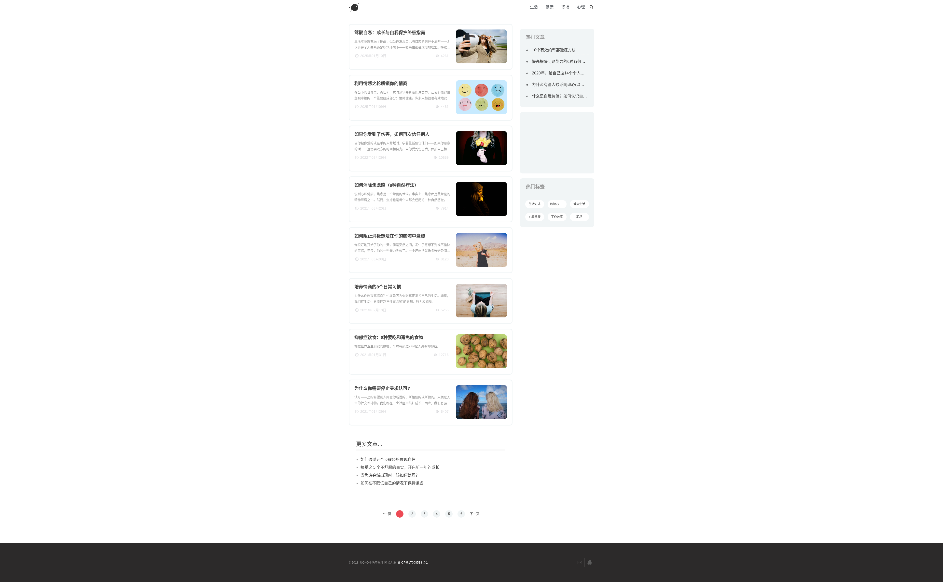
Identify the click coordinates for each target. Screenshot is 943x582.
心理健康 (535, 217)
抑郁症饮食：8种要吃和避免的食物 (388, 337)
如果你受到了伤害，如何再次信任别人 (392, 134)
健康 (550, 7)
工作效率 (557, 217)
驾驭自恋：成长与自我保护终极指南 (389, 32)
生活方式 (535, 204)
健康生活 (579, 204)
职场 (565, 7)
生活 (534, 7)
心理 (581, 7)
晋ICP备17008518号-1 (413, 562)
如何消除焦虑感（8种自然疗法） (386, 185)
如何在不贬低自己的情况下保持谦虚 (392, 483)
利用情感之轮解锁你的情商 (380, 83)
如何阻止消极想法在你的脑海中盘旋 (389, 236)
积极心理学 (557, 204)
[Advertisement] (557, 142)
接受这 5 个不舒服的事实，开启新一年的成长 (400, 467)
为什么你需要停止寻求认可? (382, 388)
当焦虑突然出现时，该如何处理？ (390, 475)
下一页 (474, 514)
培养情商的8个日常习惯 (377, 286)
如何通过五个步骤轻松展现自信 (388, 459)
